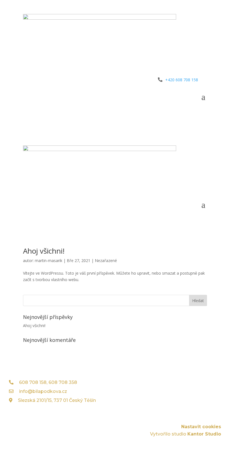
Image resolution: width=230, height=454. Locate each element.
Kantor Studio (204, 434)
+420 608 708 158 (181, 79)
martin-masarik (48, 260)
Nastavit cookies (201, 426)
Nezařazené (106, 260)
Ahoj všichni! (44, 251)
